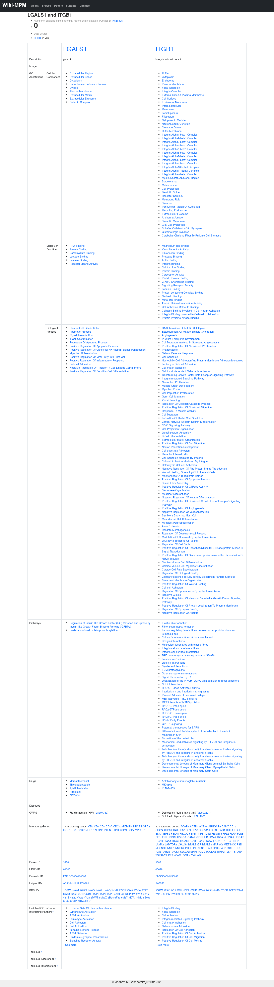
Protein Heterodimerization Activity (182, 303)
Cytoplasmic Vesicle (174, 120)
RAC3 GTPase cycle (174, 716)
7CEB (224, 890)
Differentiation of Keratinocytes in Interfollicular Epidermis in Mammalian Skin (196, 732)
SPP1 (193, 851)
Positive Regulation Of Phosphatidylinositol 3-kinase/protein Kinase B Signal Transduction (202, 549)
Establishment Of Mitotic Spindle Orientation (188, 331)
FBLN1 (175, 833)
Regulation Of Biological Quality (180, 573)
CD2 (90, 826)
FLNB (240, 833)
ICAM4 (191, 837)
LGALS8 (207, 844)
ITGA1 (212, 837)
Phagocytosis (170, 349)
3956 (66, 862)
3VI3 (173, 890)
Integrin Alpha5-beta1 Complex (180, 149)
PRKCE (228, 848)
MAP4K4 (218, 844)
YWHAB (196, 855)
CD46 (174, 830)
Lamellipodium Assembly (176, 432)
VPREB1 (140, 830)
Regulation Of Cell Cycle (176, 544)
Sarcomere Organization (176, 490)
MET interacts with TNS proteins (181, 702)
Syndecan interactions (175, 666)
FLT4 (158, 837)
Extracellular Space (81, 77)
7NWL (240, 890)
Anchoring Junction (173, 217)
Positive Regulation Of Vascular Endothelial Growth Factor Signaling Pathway (201, 600)
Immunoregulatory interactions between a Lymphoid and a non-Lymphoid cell (198, 632)
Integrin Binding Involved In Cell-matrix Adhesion (190, 314)
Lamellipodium (170, 113)
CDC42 (117, 826)
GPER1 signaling (172, 724)
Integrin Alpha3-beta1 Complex (180, 142)
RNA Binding (77, 246)
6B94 (111, 897)
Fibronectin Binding (173, 253)
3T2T (145, 890)
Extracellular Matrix (81, 95)
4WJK (193, 890)
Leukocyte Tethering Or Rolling (180, 540)
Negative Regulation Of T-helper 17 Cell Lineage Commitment (105, 367)
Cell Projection (170, 188)
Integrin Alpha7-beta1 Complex (180, 156)
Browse (46, 5)
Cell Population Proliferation (178, 393)
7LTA (132, 897)
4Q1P (81, 894)
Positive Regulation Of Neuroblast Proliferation (189, 346)
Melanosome (169, 185)
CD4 (96, 826)
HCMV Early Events (173, 720)
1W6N (83, 890)
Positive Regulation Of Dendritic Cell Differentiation (99, 371)
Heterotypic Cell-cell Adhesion (179, 465)
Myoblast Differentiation (83, 353)
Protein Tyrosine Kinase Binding (180, 318)
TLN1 (228, 851)
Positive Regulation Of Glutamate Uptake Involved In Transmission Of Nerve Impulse (202, 556)
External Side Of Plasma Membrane (183, 95)
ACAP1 (185, 826)
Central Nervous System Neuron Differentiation (189, 422)
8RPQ (166, 894)
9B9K (188, 894)
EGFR (237, 830)
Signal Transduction (81, 335)
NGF (163, 848)
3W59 (74, 894)
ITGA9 (200, 841)
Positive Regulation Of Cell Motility (182, 940)
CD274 (159, 830)
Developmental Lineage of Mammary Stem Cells (190, 771)
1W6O (91, 890)
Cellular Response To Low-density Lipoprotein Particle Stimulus (198, 577)
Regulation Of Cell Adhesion (178, 930)
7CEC (232, 890)
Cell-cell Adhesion (80, 364)
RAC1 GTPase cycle (174, 706)
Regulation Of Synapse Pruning (180, 609)
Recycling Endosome (174, 210)
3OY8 (129, 890)
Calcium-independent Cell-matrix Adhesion (186, 371)
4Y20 (73, 897)
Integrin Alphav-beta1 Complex (180, 174)
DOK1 (229, 830)
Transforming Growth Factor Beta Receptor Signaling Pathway (198, 375)
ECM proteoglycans (173, 670)
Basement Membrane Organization (182, 580)
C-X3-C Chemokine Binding (178, 282)
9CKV (195, 894)
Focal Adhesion (171, 88)
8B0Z (66, 901)
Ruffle (165, 73)
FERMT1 (194, 833)
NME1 (171, 848)
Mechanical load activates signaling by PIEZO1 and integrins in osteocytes (198, 743)
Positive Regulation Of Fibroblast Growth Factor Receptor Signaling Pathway (201, 502)
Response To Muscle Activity (179, 411)
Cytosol (74, 88)
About (35, 5)
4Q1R (88, 894)
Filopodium (168, 116)
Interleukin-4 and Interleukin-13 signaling (185, 691)
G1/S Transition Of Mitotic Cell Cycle (183, 328)
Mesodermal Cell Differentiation (180, 519)
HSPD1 (172, 837)
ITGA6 (184, 841)
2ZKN (122, 890)
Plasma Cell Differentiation (85, 328)
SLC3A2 (185, 851)
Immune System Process (84, 930)
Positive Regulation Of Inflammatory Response (97, 360)
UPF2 (169, 855)
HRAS (136, 826)
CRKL (214, 830)
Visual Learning (171, 400)
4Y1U (124, 894)
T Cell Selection (79, 933)
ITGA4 (167, 841)
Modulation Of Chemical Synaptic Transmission (189, 537)
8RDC (87, 901)
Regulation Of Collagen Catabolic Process (186, 403)
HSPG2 (181, 837)
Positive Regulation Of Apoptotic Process (94, 346)
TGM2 (201, 851)
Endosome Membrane (174, 102)
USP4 (131, 830)
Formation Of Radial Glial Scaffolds (182, 418)
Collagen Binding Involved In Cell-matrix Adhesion (191, 310)
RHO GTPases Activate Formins (181, 688)
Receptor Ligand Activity (84, 264)
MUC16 (89, 830)
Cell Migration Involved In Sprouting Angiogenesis (191, 342)
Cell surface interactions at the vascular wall (187, 637)
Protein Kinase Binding (175, 278)
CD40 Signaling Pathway (176, 425)
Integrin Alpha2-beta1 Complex (180, 138)
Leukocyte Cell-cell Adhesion (179, 364)
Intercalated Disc (172, 106)
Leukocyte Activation (82, 919)
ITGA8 (192, 841)
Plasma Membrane (80, 91)
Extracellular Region (81, 73)
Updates (85, 5)
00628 (158, 869)
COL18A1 (204, 830)
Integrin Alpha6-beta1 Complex (180, 152)
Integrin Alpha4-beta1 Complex (180, 145)
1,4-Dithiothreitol (79, 788)
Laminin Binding (79, 260)
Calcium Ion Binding (173, 267)
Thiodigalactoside (80, 784)
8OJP (73, 901)
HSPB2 (145, 826)
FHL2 (226, 833)
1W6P (98, 890)
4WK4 (216, 890)
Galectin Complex (80, 102)
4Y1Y (146, 894)
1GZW (67, 890)
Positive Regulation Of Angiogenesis (183, 508)
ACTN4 (203, 826)
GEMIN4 (127, 826)
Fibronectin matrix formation (178, 626)
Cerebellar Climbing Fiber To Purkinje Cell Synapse (191, 235)
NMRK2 (179, 848)
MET (226, 844)
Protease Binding (172, 256)
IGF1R (199, 837)
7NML (138, 897)
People (58, 5)
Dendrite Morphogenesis (176, 530)
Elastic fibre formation (174, 623)
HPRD (37, 37)
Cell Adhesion (170, 357)
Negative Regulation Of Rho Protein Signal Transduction (194, 468)
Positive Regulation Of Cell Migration (183, 443)
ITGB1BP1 (219, 841)
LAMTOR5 (171, 844)
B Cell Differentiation (174, 436)
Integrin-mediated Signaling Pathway (183, 378)
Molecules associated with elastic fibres (185, 644)
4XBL (117, 894)
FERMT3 (216, 833)
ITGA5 (175, 841)
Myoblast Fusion (171, 389)
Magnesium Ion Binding (175, 246)
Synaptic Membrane (173, 221)
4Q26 (96, 894)
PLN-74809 (168, 788)
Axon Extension (171, 526)
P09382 (84, 883)
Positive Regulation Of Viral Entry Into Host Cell (97, 357)
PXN (158, 851)
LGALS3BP (78, 830)
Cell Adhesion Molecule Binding (180, 307)
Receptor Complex (172, 196)
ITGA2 (240, 837)
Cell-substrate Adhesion (176, 450)
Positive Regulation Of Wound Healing (184, 584)
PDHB (188, 848)
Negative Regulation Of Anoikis (180, 613)
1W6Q (107, 890)
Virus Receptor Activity (175, 249)
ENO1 (158, 833)
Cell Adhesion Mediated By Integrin (182, 458)
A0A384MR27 (71, 883)
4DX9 (186, 890)
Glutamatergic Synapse (175, 232)
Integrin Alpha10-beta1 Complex (180, 167)
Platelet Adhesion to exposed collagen (184, 695)
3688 (158, 862)
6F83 (117, 897)
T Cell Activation (79, 915)
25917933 (199, 816)
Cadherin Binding (172, 296)
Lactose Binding (79, 256)
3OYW (137, 890)
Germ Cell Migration (173, 396)
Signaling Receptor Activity (177, 285)
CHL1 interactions (172, 684)
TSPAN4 (237, 851)
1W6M (75, 890)
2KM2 (114, 890)
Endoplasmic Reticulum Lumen (88, 84)
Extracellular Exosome (83, 98)
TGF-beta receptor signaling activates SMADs (188, 655)
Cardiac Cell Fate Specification (180, 569)
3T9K (166, 890)
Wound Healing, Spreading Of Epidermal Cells (188, 472)
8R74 (81, 901)
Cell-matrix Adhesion (174, 367)
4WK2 (209, 890)
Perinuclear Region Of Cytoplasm (181, 206)
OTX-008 (75, 795)
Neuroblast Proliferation (175, 382)
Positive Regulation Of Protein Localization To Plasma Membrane (200, 605)
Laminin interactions (173, 659)
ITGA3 (159, 841)
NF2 (157, 848)
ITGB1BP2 (232, 841)
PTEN (107, 830)
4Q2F (110, 894)
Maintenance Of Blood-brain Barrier (182, 476)
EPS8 (166, 833)
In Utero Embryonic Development (181, 339)
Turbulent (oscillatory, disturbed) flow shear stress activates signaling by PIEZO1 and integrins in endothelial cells (202, 751)
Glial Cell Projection (173, 224)
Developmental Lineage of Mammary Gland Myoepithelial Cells (198, 767)
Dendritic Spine (171, 192)
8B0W (146, 897)
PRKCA (218, 848)
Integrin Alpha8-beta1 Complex (180, 160)
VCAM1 (178, 855)
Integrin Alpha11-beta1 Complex (180, 170)
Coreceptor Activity (173, 274)
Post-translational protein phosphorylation (94, 630)
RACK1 (175, 851)
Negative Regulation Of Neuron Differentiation (188, 497)
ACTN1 (194, 826)
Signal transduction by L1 (176, 677)
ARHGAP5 (214, 826)
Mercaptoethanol (79, 781)
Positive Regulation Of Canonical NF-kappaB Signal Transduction (107, 349)
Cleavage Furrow (171, 127)
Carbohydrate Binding (82, 253)
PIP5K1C (198, 848)
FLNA (233, 833)
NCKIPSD (236, 844)
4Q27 (103, 894)
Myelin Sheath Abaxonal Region (180, 178)
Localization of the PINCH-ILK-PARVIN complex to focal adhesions (200, 680)
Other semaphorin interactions (179, 673)
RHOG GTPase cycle (174, 713)
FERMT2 (205, 833)
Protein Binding (78, 249)
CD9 (188, 830)
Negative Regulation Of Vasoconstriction (185, 512)
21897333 (101, 812)
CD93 (195, 830)
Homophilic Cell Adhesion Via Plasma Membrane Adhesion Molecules (202, 360)
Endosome (168, 80)
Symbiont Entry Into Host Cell (179, 515)
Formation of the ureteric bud (178, 738)
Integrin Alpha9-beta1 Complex (180, 163)
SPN (124, 830)
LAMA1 (159, 844)
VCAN (186, 855)
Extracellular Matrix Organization (181, 440)
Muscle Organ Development (178, 385)
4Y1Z (66, 897)
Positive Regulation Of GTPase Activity (185, 486)
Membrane (168, 109)
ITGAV (208, 841)
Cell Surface (169, 98)
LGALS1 (75, 48)
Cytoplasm (76, 80)
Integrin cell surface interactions (180, 648)
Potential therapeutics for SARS (180, 727)
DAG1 (221, 830)
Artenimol (75, 792)
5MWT (94, 897)
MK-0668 (167, 784)
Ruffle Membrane (172, 131)
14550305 (117, 20)
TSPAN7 (160, 855)
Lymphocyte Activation (83, 912)
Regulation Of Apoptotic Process (89, 342)
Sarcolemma (169, 181)
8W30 (174, 894)
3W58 (66, 894)
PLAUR (209, 848)
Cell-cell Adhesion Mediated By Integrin (185, 461)
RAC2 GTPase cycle (174, 709)
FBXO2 (184, 833)
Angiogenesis (170, 335)
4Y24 (87, 897)
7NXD (158, 894)
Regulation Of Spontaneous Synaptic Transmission (191, 591)
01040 (66, 869)
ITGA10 (221, 837)
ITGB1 (164, 48)
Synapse (167, 203)
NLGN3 (99, 830)
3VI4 (179, 890)
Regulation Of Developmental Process (184, 533)
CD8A (109, 826)
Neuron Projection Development (180, 447)
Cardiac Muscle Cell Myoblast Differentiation (187, 566)
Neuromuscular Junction (176, 124)
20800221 (204, 812)
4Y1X (139, 894)
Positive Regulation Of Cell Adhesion (183, 933)
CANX (225, 826)
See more (70, 945)
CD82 (182, 830)
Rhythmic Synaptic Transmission (89, 937)
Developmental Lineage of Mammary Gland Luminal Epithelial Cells (201, 763)
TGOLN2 (211, 851)
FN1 (164, 837)
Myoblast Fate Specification (178, 522)
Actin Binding (169, 260)
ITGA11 (231, 837)
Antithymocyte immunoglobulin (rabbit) (184, 781)
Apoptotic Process (80, 331)
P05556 (159, 883)
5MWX (103, 897)
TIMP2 (220, 851)
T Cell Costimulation (81, 339)
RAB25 (166, 851)
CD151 (233, 826)
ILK (206, 837)
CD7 (102, 826)
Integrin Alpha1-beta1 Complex (180, 134)
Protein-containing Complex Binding (182, 292)
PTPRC (116, 830)
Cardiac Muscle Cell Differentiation (182, 562)
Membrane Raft (171, 199)
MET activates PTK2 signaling (179, 698)
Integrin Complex (172, 91)
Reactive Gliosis (171, 595)
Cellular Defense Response (177, 353)
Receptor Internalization (175, 454)
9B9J (181, 894)
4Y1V (132, 894)
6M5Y (124, 897)
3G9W (159, 890)
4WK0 (201, 890)
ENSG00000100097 (74, 876)
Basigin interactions (173, 641)
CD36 (167, 830)
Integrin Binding (171, 264)
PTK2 (236, 848)
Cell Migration (170, 414)
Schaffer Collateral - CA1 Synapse (182, 228)
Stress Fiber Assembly (175, 483)
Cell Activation (78, 926)
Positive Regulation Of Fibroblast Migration (187, 407)
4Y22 (80, 897)
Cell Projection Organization (178, 429)
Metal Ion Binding (172, 300)
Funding (71, 5)
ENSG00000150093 (166, 876)
